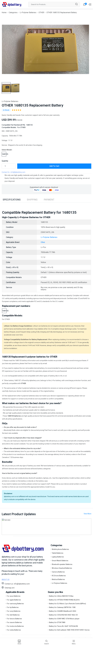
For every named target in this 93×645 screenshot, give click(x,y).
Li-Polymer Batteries (28, 12)
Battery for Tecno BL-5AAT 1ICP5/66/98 (63, 626)
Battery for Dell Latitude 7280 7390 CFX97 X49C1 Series (69, 630)
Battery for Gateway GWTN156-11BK (62, 607)
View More (87, 514)
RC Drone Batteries (59, 576)
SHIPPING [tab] (32, 199)
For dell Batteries (13, 615)
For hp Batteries (13, 607)
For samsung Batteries (15, 604)
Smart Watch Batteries (60, 560)
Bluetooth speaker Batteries (62, 564)
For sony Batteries (13, 611)
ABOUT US (5, 579)
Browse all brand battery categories (38, 469)
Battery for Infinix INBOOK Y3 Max (61, 596)
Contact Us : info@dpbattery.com (13, 172)
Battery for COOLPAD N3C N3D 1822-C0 (63, 615)
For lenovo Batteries (14, 619)
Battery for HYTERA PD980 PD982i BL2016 (64, 600)
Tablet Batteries (57, 553)
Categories (13, 12)
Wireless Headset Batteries (62, 568)
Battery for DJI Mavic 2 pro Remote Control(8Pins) (67, 604)
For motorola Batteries (15, 626)
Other (43, 242)
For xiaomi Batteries (14, 622)
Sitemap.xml (9, 588)
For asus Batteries (13, 596)
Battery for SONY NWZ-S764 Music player (64, 619)
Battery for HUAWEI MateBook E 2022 (62, 611)
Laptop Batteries (58, 557)
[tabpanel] (45, 49)
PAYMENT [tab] (49, 199)
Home (4, 12)
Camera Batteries (58, 572)
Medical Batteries (58, 579)
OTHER (41, 12)
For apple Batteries (14, 600)
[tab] (6, 88)
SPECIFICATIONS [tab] (12, 199)
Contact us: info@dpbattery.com (17, 584)
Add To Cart (54, 166)
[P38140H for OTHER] (46, 526)
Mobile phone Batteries (60, 549)
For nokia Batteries (14, 630)
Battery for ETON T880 (57, 622)
